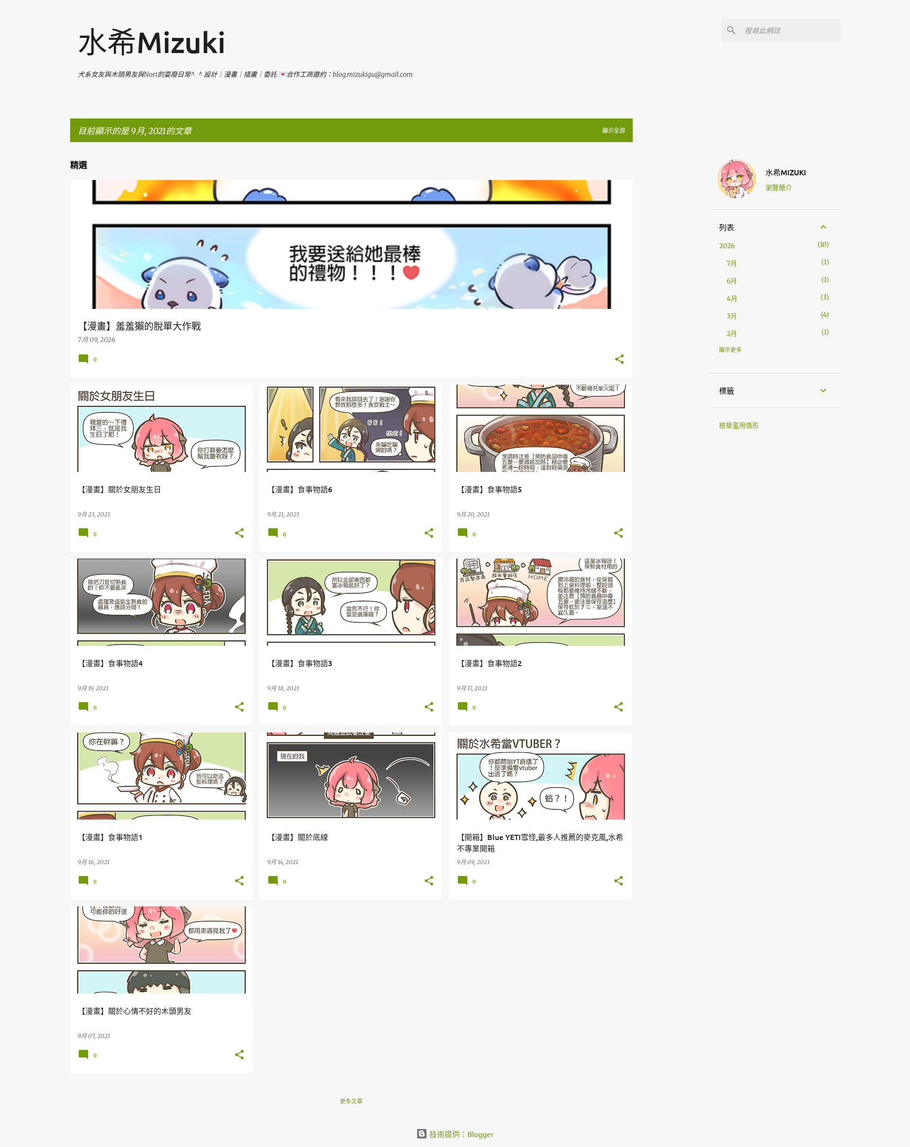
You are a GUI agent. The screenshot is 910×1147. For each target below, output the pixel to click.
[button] (619, 359)
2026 (727, 246)
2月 (732, 333)
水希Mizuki (152, 42)
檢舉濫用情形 (739, 425)
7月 (732, 263)
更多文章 (351, 1101)
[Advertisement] (670, 292)
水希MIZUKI (785, 172)
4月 (732, 298)
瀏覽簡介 (778, 187)
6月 (732, 281)
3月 (732, 316)
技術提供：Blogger (461, 1133)
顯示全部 (613, 130)
